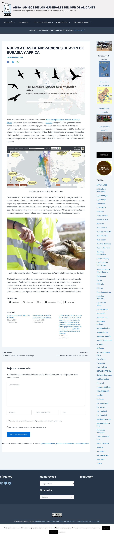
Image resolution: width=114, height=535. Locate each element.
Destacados (101, 276)
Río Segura (101, 407)
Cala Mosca (101, 240)
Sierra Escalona (103, 443)
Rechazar (54, 532)
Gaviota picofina (103, 328)
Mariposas (101, 363)
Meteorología (102, 367)
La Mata (100, 344)
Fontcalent (101, 313)
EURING (49, 122)
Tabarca (100, 447)
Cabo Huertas (102, 236)
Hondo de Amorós (104, 336)
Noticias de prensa (104, 375)
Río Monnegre (102, 403)
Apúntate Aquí (78, 30)
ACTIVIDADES (102, 185)
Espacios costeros (104, 292)
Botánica (100, 224)
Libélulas (100, 348)
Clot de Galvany (103, 258)
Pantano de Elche (104, 387)
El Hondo (100, 284)
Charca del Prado (103, 248)
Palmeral (100, 383)
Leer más (61, 532)
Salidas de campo (104, 419)
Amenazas (101, 204)
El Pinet (100, 288)
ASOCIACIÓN (101, 208)
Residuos (100, 399)
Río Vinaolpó (102, 415)
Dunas (99, 280)
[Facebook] (8, 62)
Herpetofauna (102, 332)
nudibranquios (103, 379)
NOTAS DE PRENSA (104, 371)
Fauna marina (102, 309)
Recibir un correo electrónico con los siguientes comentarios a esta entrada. (35, 421)
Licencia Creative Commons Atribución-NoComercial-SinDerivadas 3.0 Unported (66, 521)
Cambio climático (104, 244)
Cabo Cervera (102, 228)
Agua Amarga (102, 196)
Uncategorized (102, 455)
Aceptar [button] (105, 528)
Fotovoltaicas (102, 317)
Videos (99, 463)
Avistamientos (102, 216)
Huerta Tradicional (104, 340)
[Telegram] (13, 62)
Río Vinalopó (102, 411)
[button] (14, 22)
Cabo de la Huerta (104, 232)
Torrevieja (100, 451)
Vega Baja (100, 459)
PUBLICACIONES (103, 391)
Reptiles (100, 395)
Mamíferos (101, 359)
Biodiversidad (102, 220)
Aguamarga (101, 200)
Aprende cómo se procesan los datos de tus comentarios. (64, 443)
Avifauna (100, 212)
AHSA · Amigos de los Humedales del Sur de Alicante (54, 7)
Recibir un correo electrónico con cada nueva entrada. (27, 427)
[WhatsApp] (18, 62)
